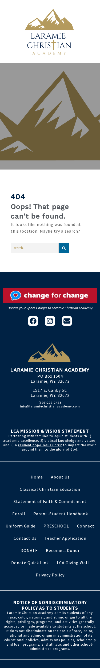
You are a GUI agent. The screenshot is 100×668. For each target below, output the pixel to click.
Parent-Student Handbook (60, 513)
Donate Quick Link (30, 562)
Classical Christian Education (50, 489)
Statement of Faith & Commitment (50, 501)
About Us (60, 477)
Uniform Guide (20, 526)
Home (37, 477)
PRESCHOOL (56, 526)
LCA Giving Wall (73, 562)
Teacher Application (65, 538)
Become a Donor (63, 550)
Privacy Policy (50, 575)
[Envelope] (67, 321)
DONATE (29, 550)
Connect (85, 526)
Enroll (18, 513)
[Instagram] (50, 321)
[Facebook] (33, 321)
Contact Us (25, 538)
